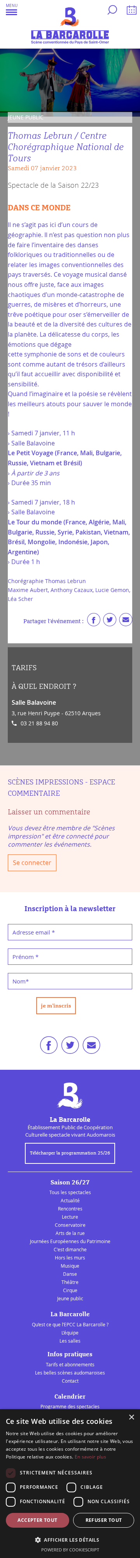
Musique (70, 1266)
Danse (70, 1274)
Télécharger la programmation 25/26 (70, 1153)
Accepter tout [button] (37, 1520)
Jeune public (70, 1298)
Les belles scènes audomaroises (70, 1372)
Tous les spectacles (70, 1192)
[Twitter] (109, 621)
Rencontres (70, 1208)
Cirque (70, 1290)
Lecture (70, 1217)
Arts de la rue (70, 1233)
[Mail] (125, 621)
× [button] (131, 1417)
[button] (11, 9)
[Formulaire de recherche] (111, 11)
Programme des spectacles (70, 1406)
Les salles (70, 1341)
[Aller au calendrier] (130, 11)
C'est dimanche (70, 1249)
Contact (70, 1381)
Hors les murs (70, 1257)
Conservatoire (70, 1225)
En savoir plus (90, 1456)
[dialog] (70, 1483)
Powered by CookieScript (70, 1550)
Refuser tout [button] (104, 1520)
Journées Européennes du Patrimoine (70, 1241)
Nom (20, 981)
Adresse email (33, 932)
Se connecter (32, 862)
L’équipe (70, 1332)
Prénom (25, 956)
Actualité (70, 1200)
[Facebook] (93, 621)
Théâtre (70, 1282)
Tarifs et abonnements (70, 1364)
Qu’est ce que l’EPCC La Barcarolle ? (70, 1324)
